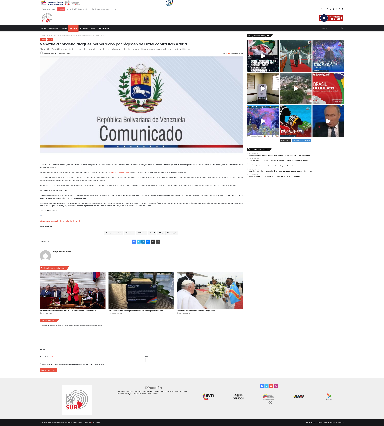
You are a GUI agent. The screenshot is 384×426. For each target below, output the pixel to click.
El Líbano (141, 233)
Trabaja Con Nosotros (337, 422)
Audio (94, 28)
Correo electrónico (46, 357)
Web (146, 357)
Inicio (44, 28)
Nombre (43, 349)
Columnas (84, 28)
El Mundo (74, 28)
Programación (105, 28)
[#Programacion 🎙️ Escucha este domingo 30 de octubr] (328, 88)
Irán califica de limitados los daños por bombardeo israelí (60, 221)
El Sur (65, 28)
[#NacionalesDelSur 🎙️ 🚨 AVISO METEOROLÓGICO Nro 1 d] (263, 121)
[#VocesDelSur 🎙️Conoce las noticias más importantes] (263, 56)
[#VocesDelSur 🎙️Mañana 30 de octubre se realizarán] (295, 121)
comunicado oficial (114, 233)
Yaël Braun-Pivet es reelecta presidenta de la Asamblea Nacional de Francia (68, 311)
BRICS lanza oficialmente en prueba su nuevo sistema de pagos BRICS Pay (135, 311)
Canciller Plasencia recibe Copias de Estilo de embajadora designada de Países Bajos (92, 9)
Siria (161, 233)
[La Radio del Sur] (47, 18)
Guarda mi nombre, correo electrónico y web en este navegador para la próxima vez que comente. (73, 364)
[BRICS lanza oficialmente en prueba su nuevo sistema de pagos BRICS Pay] (141, 290)
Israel (152, 233)
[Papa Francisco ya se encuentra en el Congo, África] (210, 290)
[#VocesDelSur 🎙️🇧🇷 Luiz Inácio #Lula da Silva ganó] (328, 56)
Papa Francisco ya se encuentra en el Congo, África (196, 311)
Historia (326, 422)
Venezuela (54, 28)
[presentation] (267, 403)
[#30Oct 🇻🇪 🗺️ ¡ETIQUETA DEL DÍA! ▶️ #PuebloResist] (295, 88)
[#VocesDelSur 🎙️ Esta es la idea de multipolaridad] (328, 121)
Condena (129, 233)
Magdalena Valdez (49, 53)
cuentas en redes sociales (120, 172)
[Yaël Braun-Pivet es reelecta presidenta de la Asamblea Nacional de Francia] (73, 290)
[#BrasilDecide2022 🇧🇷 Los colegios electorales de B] (263, 88)
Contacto (319, 422)
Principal (49, 39)
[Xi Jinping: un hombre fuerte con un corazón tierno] (295, 56)
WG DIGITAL (96, 422)
